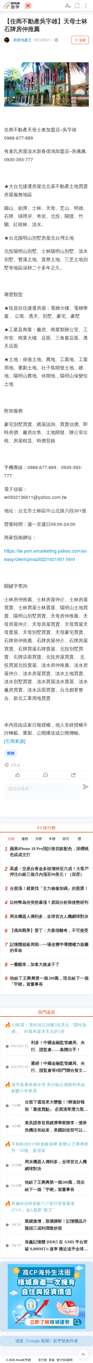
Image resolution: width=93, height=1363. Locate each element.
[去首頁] (28, 6)
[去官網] (12, 5)
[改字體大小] (68, 6)
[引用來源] (14, 741)
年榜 (52, 839)
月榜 (38, 839)
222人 (15, 765)
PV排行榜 (46, 828)
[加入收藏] (77, 6)
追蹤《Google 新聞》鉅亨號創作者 (46, 1341)
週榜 (24, 839)
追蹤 (82, 40)
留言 (66, 839)
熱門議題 (46, 1012)
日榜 (11, 839)
